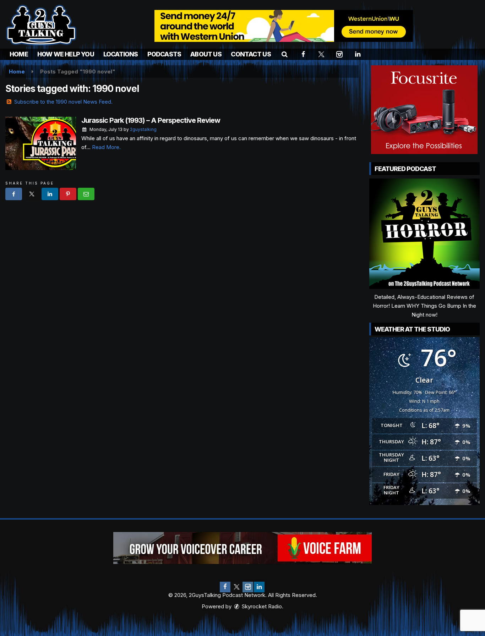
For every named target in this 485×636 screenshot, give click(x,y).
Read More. (106, 147)
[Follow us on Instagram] (248, 587)
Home (19, 54)
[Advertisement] (283, 26)
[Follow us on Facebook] (225, 587)
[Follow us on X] (236, 587)
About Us (206, 54)
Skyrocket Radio (261, 606)
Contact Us (251, 54)
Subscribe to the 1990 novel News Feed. (63, 101)
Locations (120, 54)
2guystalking (143, 129)
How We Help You (65, 54)
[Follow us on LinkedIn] (259, 587)
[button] (284, 54)
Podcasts (164, 54)
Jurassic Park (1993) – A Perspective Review (150, 120)
